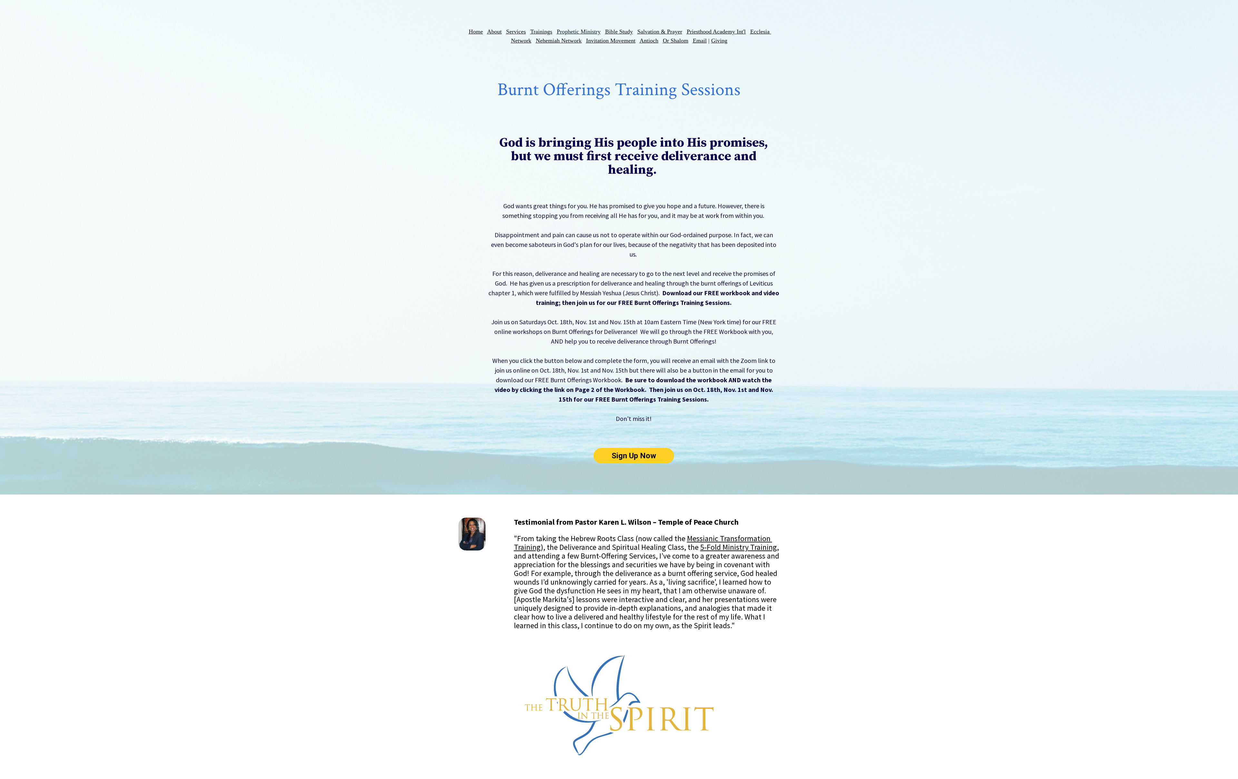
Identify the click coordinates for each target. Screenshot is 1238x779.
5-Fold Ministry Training (738, 547)
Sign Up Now (634, 455)
